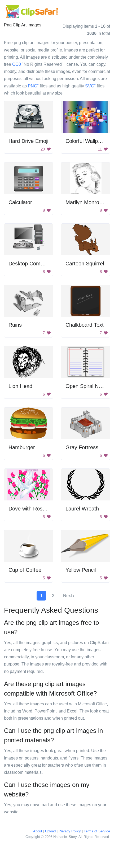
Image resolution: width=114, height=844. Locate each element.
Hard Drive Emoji (28, 141)
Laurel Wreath (82, 509)
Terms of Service (97, 831)
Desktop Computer (30, 263)
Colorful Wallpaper (86, 141)
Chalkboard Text (84, 325)
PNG (33, 86)
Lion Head (20, 386)
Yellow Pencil (80, 570)
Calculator (20, 202)
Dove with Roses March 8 (38, 509)
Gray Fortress (81, 447)
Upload (50, 831)
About (37, 831)
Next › (68, 595)
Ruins (15, 325)
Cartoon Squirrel (84, 263)
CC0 (16, 64)
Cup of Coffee (24, 570)
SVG (90, 86)
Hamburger (21, 447)
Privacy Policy (70, 831)
